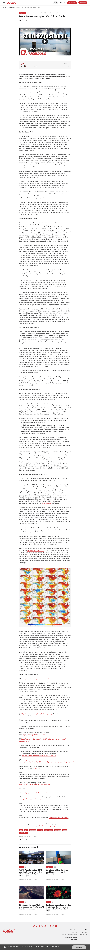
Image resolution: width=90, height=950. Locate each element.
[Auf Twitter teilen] (23, 839)
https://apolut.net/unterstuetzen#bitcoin (38, 793)
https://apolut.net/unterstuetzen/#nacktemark (34, 785)
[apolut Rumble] (51, 926)
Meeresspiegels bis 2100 (35, 550)
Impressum (74, 939)
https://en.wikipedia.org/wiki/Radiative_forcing (36, 714)
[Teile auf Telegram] (20, 20)
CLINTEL (40, 830)
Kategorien (11, 7)
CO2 (46, 830)
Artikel (21, 867)
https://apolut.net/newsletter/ (58, 817)
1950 (26, 830)
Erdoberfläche (23, 833)
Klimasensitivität (46, 503)
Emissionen (58, 830)
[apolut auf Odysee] (53, 926)
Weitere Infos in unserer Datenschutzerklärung (19, 948)
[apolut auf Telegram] (34, 926)
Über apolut (83, 934)
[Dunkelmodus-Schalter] (55, 3)
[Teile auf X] (23, 20)
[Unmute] (63, 66)
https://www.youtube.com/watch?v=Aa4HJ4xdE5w (39, 756)
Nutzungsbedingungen (71, 937)
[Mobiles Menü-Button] (4, 2)
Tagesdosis (17, 7)
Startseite (5, 7)
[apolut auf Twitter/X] (45, 926)
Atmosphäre (32, 830)
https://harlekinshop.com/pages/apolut (51, 826)
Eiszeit (51, 830)
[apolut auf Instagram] (42, 926)
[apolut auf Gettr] (39, 926)
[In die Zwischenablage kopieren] (26, 20)
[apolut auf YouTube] (37, 926)
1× (60, 66)
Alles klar (79, 947)
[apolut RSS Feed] (56, 926)
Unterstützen (72, 2)
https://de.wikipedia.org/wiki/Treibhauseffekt (36, 679)
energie (65, 830)
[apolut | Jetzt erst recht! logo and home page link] (11, 3)
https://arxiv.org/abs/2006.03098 (34, 735)
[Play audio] (28, 66)
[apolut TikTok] (48, 926)
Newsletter (83, 2)
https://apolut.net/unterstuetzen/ (30, 799)
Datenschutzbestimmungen (69, 934)
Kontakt (84, 932)
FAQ (86, 930)
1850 (21, 830)
